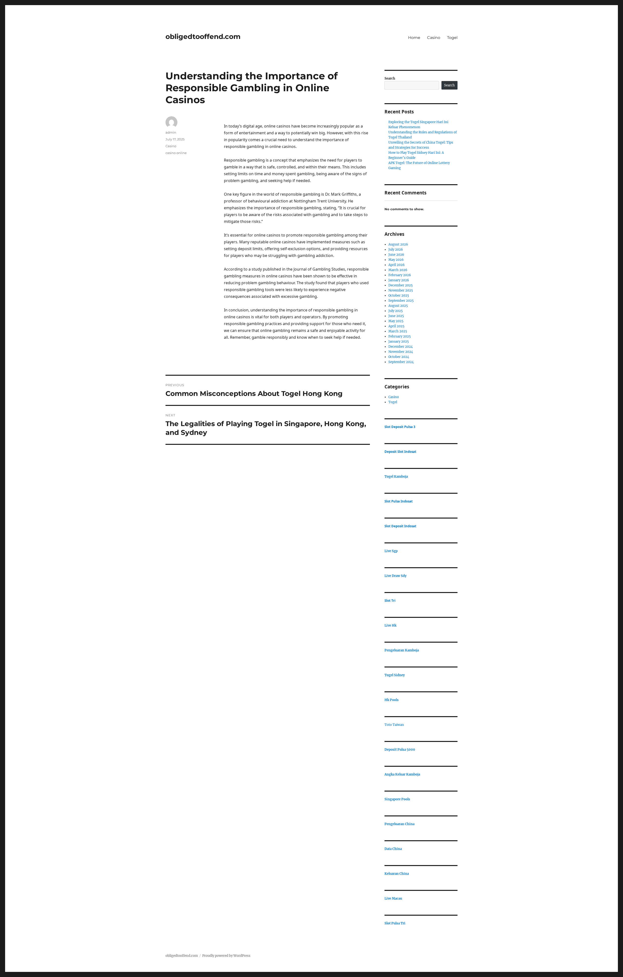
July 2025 (395, 311)
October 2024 (398, 357)
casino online (176, 153)
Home (414, 37)
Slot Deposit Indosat (400, 526)
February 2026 (399, 275)
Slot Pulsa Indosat (399, 501)
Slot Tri (390, 600)
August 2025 (398, 306)
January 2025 (398, 341)
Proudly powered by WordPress (226, 956)
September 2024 (401, 362)
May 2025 (395, 321)
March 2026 (397, 270)
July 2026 (395, 249)
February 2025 (399, 336)
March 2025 (397, 331)
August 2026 (398, 244)
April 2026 (396, 265)
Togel (452, 37)
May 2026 (396, 260)
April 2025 (396, 326)
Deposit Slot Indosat (400, 451)
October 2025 (398, 295)
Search (390, 78)
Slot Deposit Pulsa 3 (400, 427)
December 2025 (400, 285)
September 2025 (401, 301)
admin (170, 132)
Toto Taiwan (394, 725)
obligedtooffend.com (202, 36)
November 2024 (400, 352)
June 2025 (396, 316)
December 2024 (400, 347)
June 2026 (396, 255)
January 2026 (398, 280)
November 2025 (400, 290)
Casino (433, 37)
